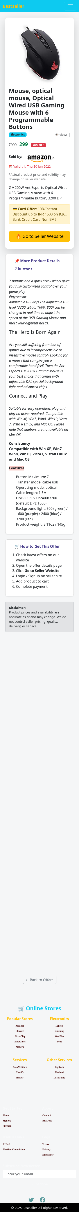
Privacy (46, 1149)
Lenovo (59, 1025)
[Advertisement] (39, 803)
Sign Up (7, 1120)
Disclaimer (48, 1154)
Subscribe (39, 1184)
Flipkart (20, 1031)
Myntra (20, 1047)
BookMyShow (20, 1067)
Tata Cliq (20, 1036)
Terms (45, 1144)
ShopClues (19, 1041)
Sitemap (7, 1126)
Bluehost (59, 1072)
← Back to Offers (40, 979)
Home (6, 1115)
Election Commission (14, 1149)
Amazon (20, 1025)
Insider (19, 1077)
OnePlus (59, 1036)
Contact (46, 1115)
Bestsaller (13, 6)
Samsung (59, 1031)
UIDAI (6, 1144)
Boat (59, 1041)
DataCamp (59, 1077)
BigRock (59, 1067)
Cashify (20, 1072)
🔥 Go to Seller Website (39, 236)
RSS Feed (47, 1120)
